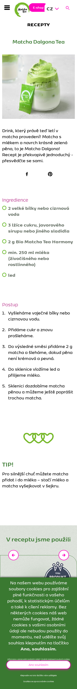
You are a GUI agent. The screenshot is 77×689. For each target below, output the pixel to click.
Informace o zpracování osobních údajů (23, 658)
